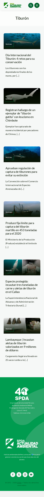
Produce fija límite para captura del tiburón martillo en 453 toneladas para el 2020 (21, 228)
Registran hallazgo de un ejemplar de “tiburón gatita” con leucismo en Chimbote (20, 115)
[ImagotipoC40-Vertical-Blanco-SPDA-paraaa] (22, 388)
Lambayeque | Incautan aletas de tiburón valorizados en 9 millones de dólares (21, 345)
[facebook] (12, 474)
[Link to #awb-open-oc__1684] (36, 5)
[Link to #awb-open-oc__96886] (30, 5)
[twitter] (18, 474)
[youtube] (31, 474)
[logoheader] (12, 3)
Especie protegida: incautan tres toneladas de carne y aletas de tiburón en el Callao (22, 287)
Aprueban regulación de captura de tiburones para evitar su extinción (21, 171)
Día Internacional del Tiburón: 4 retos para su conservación (20, 58)
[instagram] (25, 474)
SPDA (19, 483)
